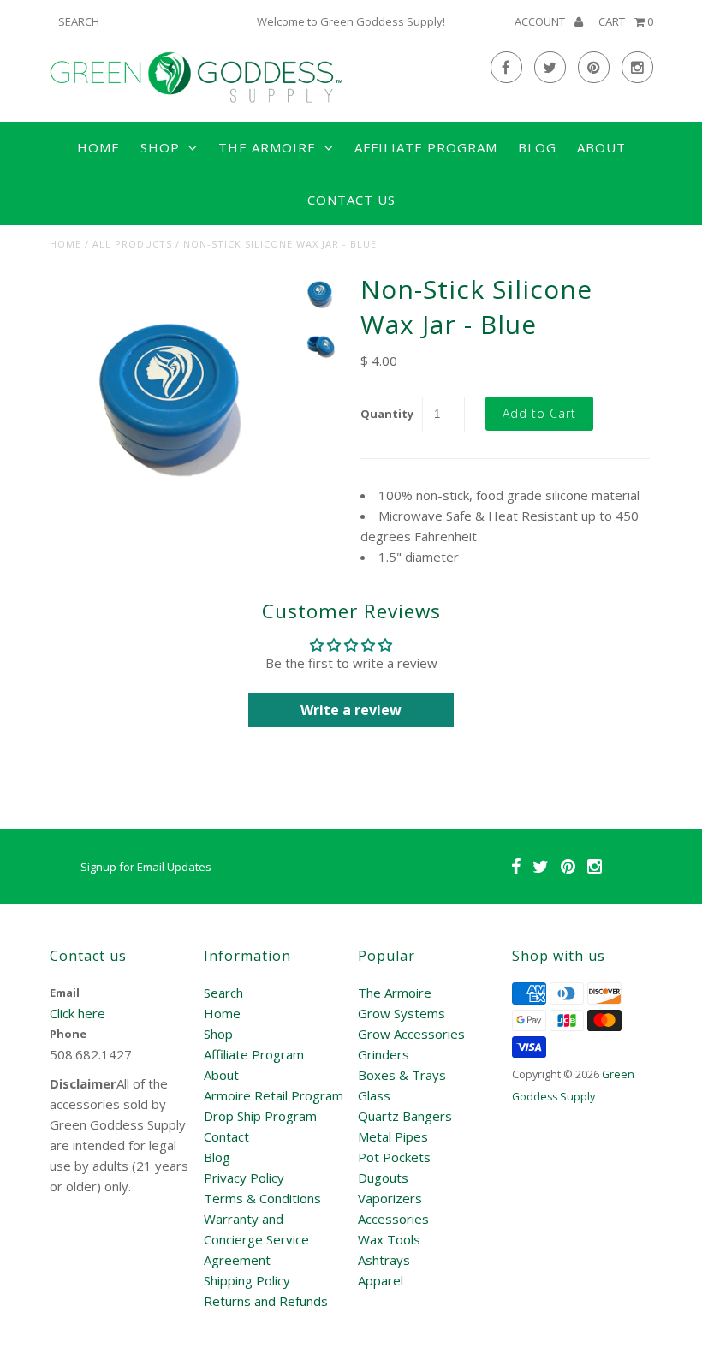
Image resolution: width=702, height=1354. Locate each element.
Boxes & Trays (402, 1074)
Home (98, 147)
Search (223, 992)
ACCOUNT (541, 21)
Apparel (380, 1280)
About (601, 147)
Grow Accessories (411, 1033)
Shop (218, 1033)
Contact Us (351, 199)
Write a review (351, 710)
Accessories (393, 1218)
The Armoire (394, 992)
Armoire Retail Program (273, 1095)
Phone (68, 1033)
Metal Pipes (393, 1136)
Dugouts (383, 1177)
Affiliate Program (425, 147)
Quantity (386, 413)
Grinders (383, 1054)
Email (65, 992)
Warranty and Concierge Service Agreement (256, 1239)
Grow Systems (401, 1013)
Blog (537, 147)
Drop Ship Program (260, 1115)
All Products (132, 243)
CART (625, 21)
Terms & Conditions (262, 1198)
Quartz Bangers (405, 1115)
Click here (77, 1013)
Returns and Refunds (266, 1300)
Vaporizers (390, 1198)
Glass (374, 1095)
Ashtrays (384, 1259)
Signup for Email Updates (145, 866)
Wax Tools (389, 1239)
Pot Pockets (394, 1157)
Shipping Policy (247, 1280)
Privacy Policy (244, 1177)
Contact (226, 1136)
